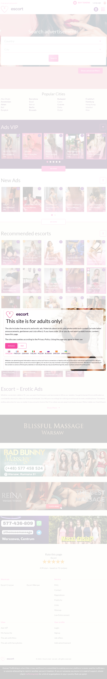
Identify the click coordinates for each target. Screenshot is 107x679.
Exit (22, 346)
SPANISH (56, 353)
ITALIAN (33, 353)
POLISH (41, 353)
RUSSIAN (48, 353)
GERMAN (25, 353)
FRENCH (17, 353)
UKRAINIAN (65, 353)
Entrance (11, 346)
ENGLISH (9, 353)
